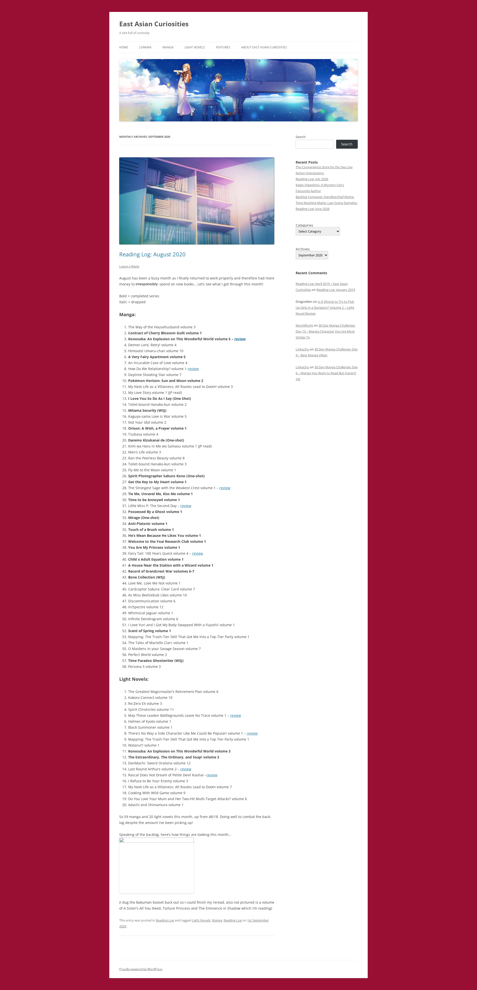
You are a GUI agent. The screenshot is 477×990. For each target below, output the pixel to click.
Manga (168, 47)
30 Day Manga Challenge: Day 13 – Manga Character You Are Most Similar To (325, 331)
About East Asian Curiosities (264, 47)
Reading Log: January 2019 (336, 289)
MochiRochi (304, 325)
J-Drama (145, 47)
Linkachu (302, 349)
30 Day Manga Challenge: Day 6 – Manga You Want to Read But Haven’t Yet (327, 373)
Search (301, 137)
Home (123, 47)
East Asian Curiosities (154, 23)
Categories (304, 225)
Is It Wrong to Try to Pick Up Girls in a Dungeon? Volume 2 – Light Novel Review (325, 307)
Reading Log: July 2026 (312, 179)
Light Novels (195, 47)
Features (223, 47)
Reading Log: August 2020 (152, 254)
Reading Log (165, 920)
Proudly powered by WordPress (140, 969)
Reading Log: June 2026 (312, 208)
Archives (303, 249)
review (240, 339)
